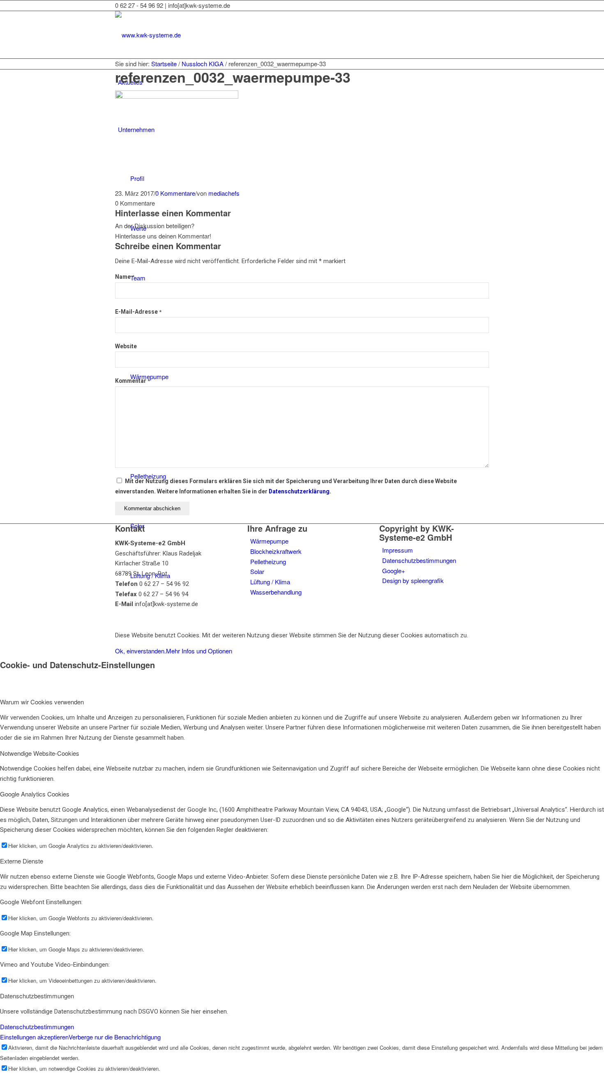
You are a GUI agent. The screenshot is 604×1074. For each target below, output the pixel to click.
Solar (257, 571)
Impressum (397, 550)
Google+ (393, 570)
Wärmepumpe (269, 541)
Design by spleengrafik (413, 580)
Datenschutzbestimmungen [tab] (37, 995)
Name (124, 276)
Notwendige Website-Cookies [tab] (39, 753)
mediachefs (224, 193)
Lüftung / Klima (270, 581)
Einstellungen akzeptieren (34, 1036)
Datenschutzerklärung (299, 491)
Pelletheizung (268, 561)
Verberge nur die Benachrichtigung (115, 1036)
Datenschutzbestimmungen (419, 560)
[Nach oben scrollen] (2, 619)
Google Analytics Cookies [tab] (34, 793)
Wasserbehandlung (276, 592)
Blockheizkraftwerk (276, 551)
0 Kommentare (175, 193)
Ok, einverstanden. (140, 650)
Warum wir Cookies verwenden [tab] (42, 701)
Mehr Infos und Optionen (199, 650)
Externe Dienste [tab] (21, 860)
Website (126, 346)
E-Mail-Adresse (138, 311)
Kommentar (132, 380)
